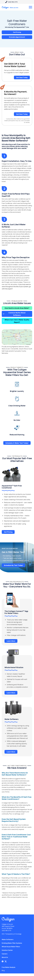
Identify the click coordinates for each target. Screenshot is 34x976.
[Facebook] (2, 961)
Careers (4, 954)
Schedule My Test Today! (13, 565)
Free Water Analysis (8, 967)
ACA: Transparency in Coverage (11, 934)
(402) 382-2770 (6, 930)
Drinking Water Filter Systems (12, 943)
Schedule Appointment (17, 37)
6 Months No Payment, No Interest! (15, 92)
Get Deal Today (22, 77)
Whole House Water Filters (11, 947)
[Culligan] (10, 7)
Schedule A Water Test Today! (16, 443)
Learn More (11, 641)
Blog (3, 970)
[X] (6, 961)
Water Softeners (7, 939)
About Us (5, 957)
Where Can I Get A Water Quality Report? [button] (17, 321)
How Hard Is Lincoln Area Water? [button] (17, 308)
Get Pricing (17, 32)
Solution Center (7, 950)
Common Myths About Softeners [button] (16, 314)
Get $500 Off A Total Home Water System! (15, 65)
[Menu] (30, 7)
